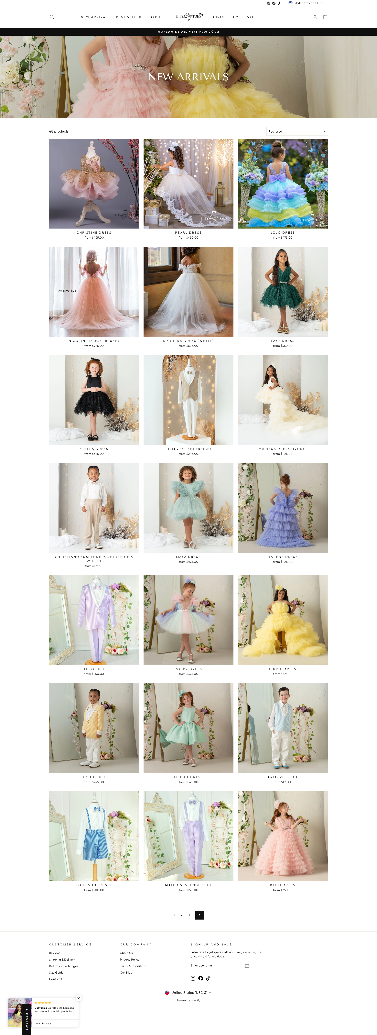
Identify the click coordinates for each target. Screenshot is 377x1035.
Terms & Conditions (133, 966)
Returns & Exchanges (63, 966)
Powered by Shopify (188, 1000)
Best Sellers (130, 17)
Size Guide (56, 972)
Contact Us (57, 979)
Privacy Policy (130, 959)
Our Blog (126, 972)
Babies (157, 17)
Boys (236, 17)
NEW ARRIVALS (95, 17)
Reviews (54, 953)
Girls (219, 17)
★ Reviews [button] (26, 1019)
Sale (252, 17)
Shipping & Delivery (62, 959)
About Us (126, 953)
